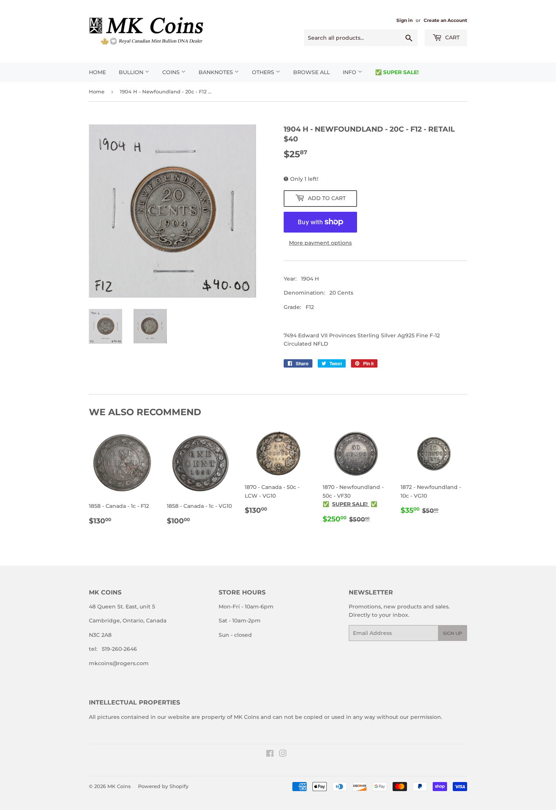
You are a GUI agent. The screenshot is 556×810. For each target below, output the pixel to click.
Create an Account (445, 20)
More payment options (320, 242)
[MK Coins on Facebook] (270, 754)
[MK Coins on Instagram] (283, 754)
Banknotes (217, 72)
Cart (452, 37)
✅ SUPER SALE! (397, 72)
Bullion (132, 72)
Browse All (311, 72)
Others (264, 72)
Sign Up (452, 633)
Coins (171, 72)
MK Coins (119, 786)
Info (350, 72)
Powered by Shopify (163, 786)
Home (97, 72)
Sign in (404, 20)
